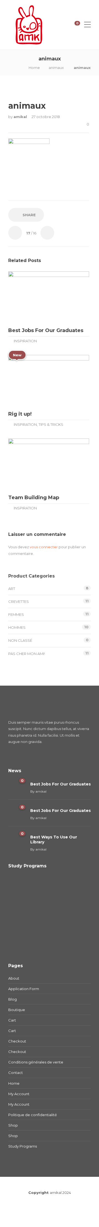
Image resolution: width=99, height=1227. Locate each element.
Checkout (17, 1041)
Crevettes (18, 601)
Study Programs (22, 1146)
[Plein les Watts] (75, 914)
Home (34, 67)
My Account (18, 1094)
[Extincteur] (47, 887)
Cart (12, 1020)
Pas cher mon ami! (26, 653)
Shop (13, 1125)
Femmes (16, 614)
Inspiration (25, 341)
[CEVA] (47, 914)
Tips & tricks (50, 424)
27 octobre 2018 (46, 116)
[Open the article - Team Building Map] (28, 464)
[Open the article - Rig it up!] (28, 381)
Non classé (20, 640)
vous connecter (44, 547)
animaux (56, 67)
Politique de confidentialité (32, 1115)
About (13, 978)
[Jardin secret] (20, 914)
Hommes (17, 627)
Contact (15, 1072)
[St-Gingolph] (20, 887)
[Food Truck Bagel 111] (20, 942)
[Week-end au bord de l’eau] (75, 887)
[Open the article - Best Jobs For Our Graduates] (28, 297)
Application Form (23, 989)
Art (11, 588)
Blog (12, 999)
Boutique (16, 1009)
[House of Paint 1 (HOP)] (47, 942)
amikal (20, 116)
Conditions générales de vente (35, 1062)
